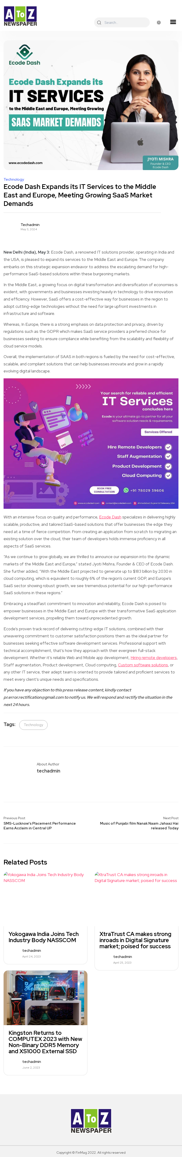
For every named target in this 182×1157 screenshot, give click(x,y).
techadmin (30, 225)
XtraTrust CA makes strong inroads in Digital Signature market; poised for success (135, 940)
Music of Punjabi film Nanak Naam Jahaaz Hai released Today (139, 826)
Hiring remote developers (154, 657)
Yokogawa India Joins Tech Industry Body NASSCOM (44, 937)
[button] (173, 22)
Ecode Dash (110, 517)
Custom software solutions (143, 665)
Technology (14, 179)
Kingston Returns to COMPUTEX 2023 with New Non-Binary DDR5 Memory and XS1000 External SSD (45, 1042)
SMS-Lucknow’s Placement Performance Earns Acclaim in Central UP (40, 826)
